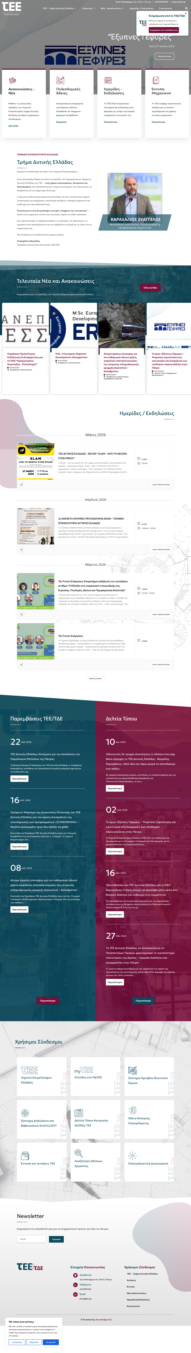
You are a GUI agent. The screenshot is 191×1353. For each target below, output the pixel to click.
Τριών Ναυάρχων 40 (125, 2)
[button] (59, 8)
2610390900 (161, 2)
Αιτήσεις (131, 1280)
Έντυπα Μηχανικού (161, 91)
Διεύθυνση (85, 1274)
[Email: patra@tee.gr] (75, 1294)
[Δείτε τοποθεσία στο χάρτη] (75, 1275)
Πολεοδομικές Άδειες (68, 91)
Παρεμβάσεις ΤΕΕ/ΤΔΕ (16, 372)
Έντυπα (131, 1286)
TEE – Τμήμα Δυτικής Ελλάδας (58, 8)
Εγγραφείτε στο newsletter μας (164, 30)
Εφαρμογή (61, 122)
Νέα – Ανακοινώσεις (111, 8)
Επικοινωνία (165, 8)
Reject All (34, 1342)
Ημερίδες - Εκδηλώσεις (114, 91)
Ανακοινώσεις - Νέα (21, 91)
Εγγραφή (56, 1239)
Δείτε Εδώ (13, 126)
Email (82, 1294)
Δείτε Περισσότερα (161, 485)
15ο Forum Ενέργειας (70, 636)
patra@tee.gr (179, 2)
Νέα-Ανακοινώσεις (136, 1293)
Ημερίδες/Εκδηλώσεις (138, 1299)
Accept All (50, 1342)
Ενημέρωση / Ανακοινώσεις (21, 370)
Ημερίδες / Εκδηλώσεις (142, 8)
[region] (33, 1333)
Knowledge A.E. (104, 1319)
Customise (17, 1342)
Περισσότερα (164, 56)
